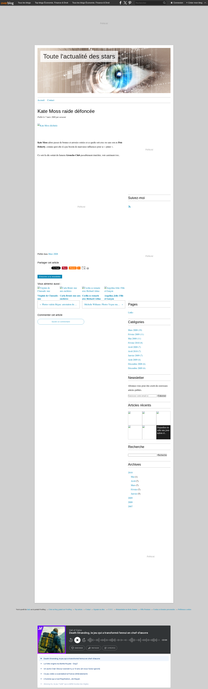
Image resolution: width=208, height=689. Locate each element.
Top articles (78, 609)
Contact (50, 100)
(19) (135, 329)
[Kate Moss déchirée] (47, 125)
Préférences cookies (184, 609)
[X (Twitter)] (125, 2)
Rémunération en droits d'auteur (126, 609)
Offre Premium (145, 609)
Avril (133, 480)
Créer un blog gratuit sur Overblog (60, 609)
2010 (130, 472)
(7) (134, 346)
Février (134, 489)
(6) (134, 359)
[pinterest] (130, 2)
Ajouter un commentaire (61, 322)
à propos (111, 648)
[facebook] (120, 2)
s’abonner (79, 648)
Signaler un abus (99, 609)
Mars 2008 (53, 253)
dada (28, 609)
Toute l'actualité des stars (79, 56)
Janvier (134, 493)
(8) (135, 342)
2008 (130, 502)
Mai (132, 476)
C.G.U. (110, 609)
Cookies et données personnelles (164, 609)
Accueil (40, 100)
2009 (130, 497)
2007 (130, 506)
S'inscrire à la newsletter (50, 276)
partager (95, 648)
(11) (136, 334)
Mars (133, 485)
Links (130, 312)
